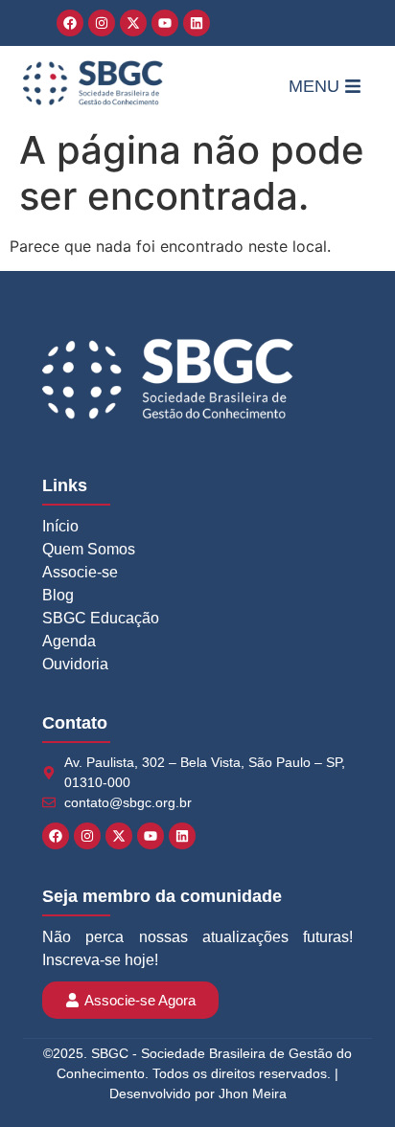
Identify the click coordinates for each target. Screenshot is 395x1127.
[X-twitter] (133, 23)
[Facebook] (70, 23)
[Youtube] (164, 23)
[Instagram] (101, 23)
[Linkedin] (196, 23)
